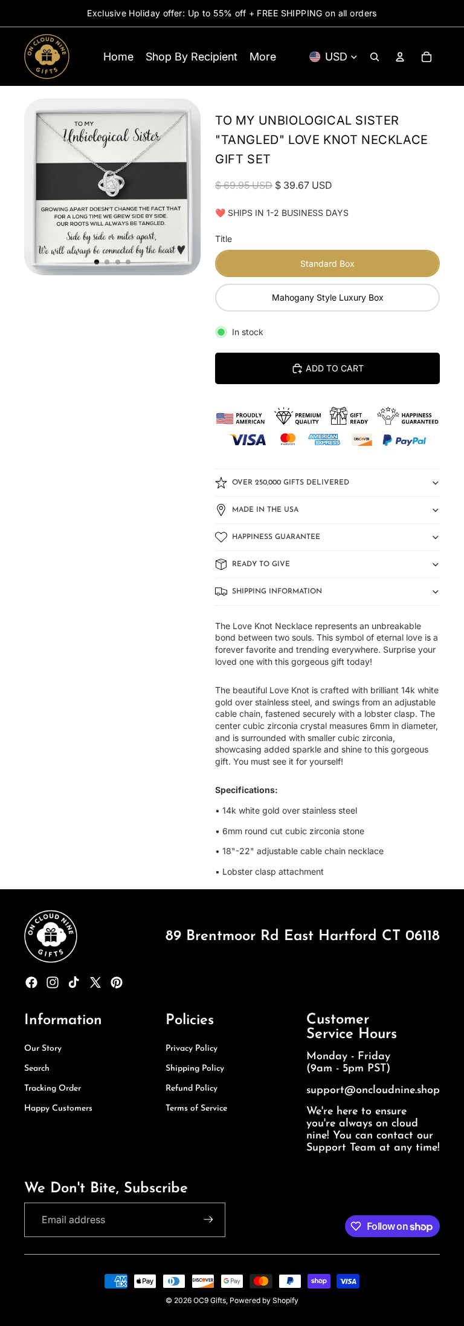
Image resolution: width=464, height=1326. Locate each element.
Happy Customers (58, 1108)
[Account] (400, 57)
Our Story (43, 1048)
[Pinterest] (116, 982)
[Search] (374, 57)
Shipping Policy (195, 1068)
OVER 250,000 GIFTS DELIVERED (290, 482)
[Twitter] (95, 982)
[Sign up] (208, 1219)
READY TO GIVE (261, 564)
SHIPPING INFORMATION (277, 591)
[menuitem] (262, 56)
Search (37, 1068)
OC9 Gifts (209, 1300)
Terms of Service (196, 1108)
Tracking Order (52, 1088)
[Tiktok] (73, 982)
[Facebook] (31, 982)
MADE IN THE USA (265, 510)
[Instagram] (52, 982)
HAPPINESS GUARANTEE (276, 537)
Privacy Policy (192, 1048)
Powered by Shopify (264, 1300)
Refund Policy (192, 1088)
